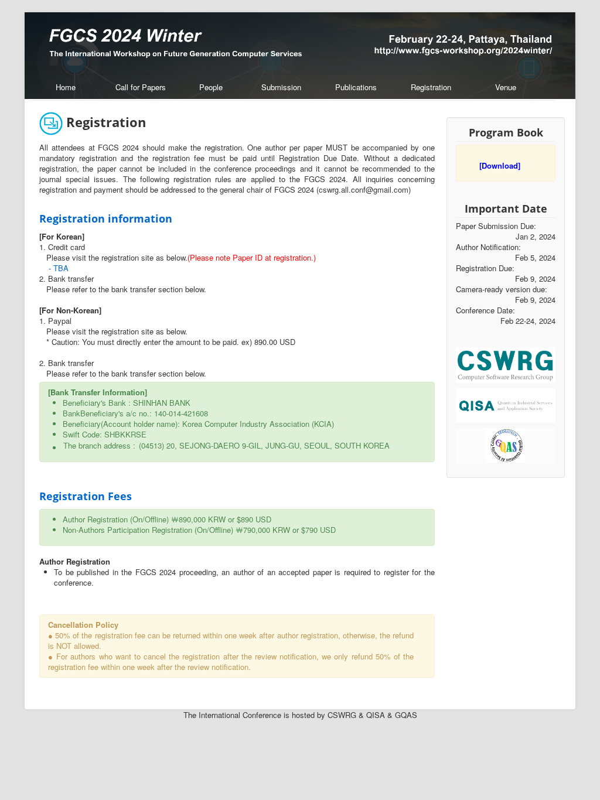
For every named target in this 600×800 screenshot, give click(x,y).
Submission (281, 87)
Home (66, 87)
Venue (505, 87)
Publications (356, 87)
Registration (431, 87)
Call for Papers (140, 87)
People (211, 87)
